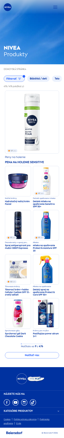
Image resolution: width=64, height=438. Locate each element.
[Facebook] (7, 402)
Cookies (7, 419)
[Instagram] (24, 402)
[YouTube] (15, 402)
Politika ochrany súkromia (25, 419)
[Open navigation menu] (55, 7)
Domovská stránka (15, 69)
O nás (18, 423)
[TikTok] (33, 402)
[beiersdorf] (14, 432)
